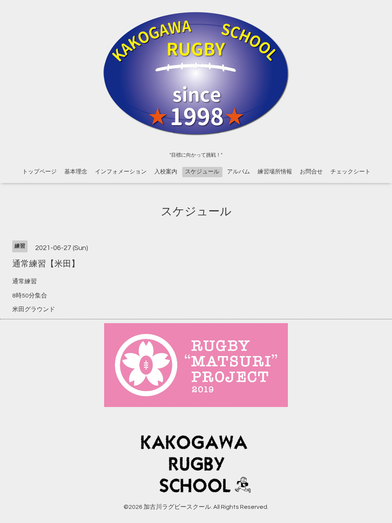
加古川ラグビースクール (177, 507)
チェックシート (350, 172)
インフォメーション (121, 172)
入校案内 (165, 172)
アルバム (238, 172)
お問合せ (311, 172)
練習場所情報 (275, 172)
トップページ (39, 172)
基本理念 (75, 172)
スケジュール (202, 172)
